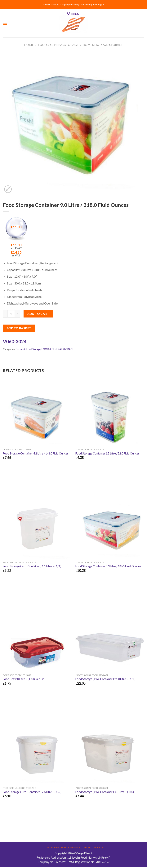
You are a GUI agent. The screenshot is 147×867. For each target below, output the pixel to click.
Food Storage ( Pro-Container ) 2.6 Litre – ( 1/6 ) (32, 792)
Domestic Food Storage (103, 44)
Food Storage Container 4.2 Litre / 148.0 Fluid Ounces (36, 453)
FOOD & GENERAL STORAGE (58, 44)
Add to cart (38, 313)
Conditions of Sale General (62, 847)
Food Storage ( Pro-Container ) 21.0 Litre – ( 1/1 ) (105, 679)
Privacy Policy (93, 847)
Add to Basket (19, 328)
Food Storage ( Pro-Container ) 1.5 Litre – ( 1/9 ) (32, 566)
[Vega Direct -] (73, 23)
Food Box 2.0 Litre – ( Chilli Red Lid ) (24, 679)
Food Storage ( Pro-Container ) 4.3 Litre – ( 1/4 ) (104, 792)
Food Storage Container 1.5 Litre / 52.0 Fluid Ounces (107, 453)
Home (29, 44)
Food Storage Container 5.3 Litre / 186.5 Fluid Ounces (108, 566)
